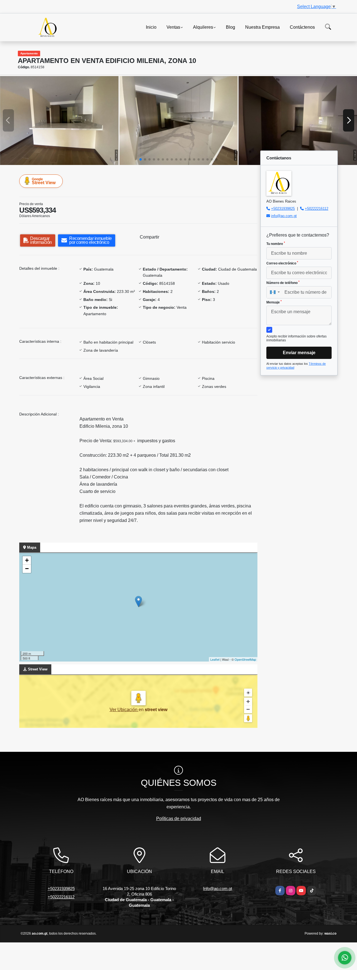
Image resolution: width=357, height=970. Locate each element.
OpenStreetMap (245, 659)
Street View (44, 181)
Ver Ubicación (124, 709)
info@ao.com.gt (284, 216)
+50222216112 (316, 208)
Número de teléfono (283, 282)
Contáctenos (302, 27)
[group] (59, 120)
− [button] (27, 568)
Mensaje (274, 302)
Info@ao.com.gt (217, 888)
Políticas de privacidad (178, 818)
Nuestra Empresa (262, 27)
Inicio (151, 27)
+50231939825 (283, 208)
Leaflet (214, 659)
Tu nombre (275, 243)
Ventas (173, 27)
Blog (230, 27)
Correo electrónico (282, 263)
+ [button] (27, 560)
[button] (140, 159)
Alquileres (203, 27)
